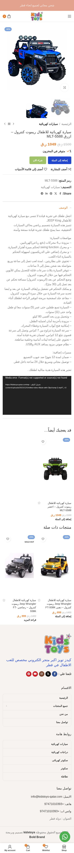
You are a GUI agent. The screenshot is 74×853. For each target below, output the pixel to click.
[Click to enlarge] (65, 88)
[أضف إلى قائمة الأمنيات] (43, 441)
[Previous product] (13, 124)
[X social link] (55, 193)
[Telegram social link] (42, 193)
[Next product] (5, 124)
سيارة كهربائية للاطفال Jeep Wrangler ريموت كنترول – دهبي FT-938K (58, 604)
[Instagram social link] (41, 674)
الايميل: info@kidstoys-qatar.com (51, 796)
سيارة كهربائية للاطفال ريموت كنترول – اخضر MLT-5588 (59, 507)
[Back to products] (9, 124)
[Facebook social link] (60, 193)
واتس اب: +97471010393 (55, 811)
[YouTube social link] (35, 674)
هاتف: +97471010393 (57, 804)
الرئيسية (66, 123)
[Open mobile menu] (69, 16)
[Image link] (57, 643)
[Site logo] (37, 16)
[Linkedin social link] (46, 193)
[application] (37, 395)
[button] (63, 519)
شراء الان (38, 160)
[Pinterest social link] (51, 193)
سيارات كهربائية (48, 123)
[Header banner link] (37, 5)
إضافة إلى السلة (60, 160)
